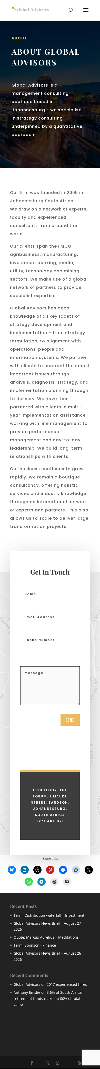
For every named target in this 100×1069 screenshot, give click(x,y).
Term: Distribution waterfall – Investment (49, 915)
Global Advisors (27, 984)
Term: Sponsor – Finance (35, 945)
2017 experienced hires (67, 984)
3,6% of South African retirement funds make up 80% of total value (49, 998)
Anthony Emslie (27, 992)
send (70, 720)
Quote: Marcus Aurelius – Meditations (46, 937)
